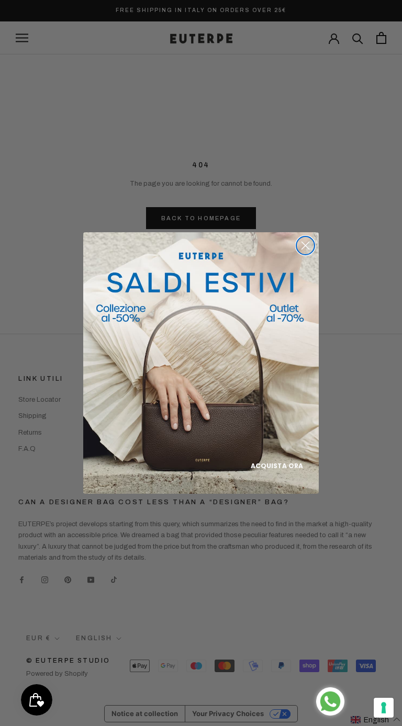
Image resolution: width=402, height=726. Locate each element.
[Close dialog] (305, 245)
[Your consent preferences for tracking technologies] (384, 708)
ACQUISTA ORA (277, 465)
